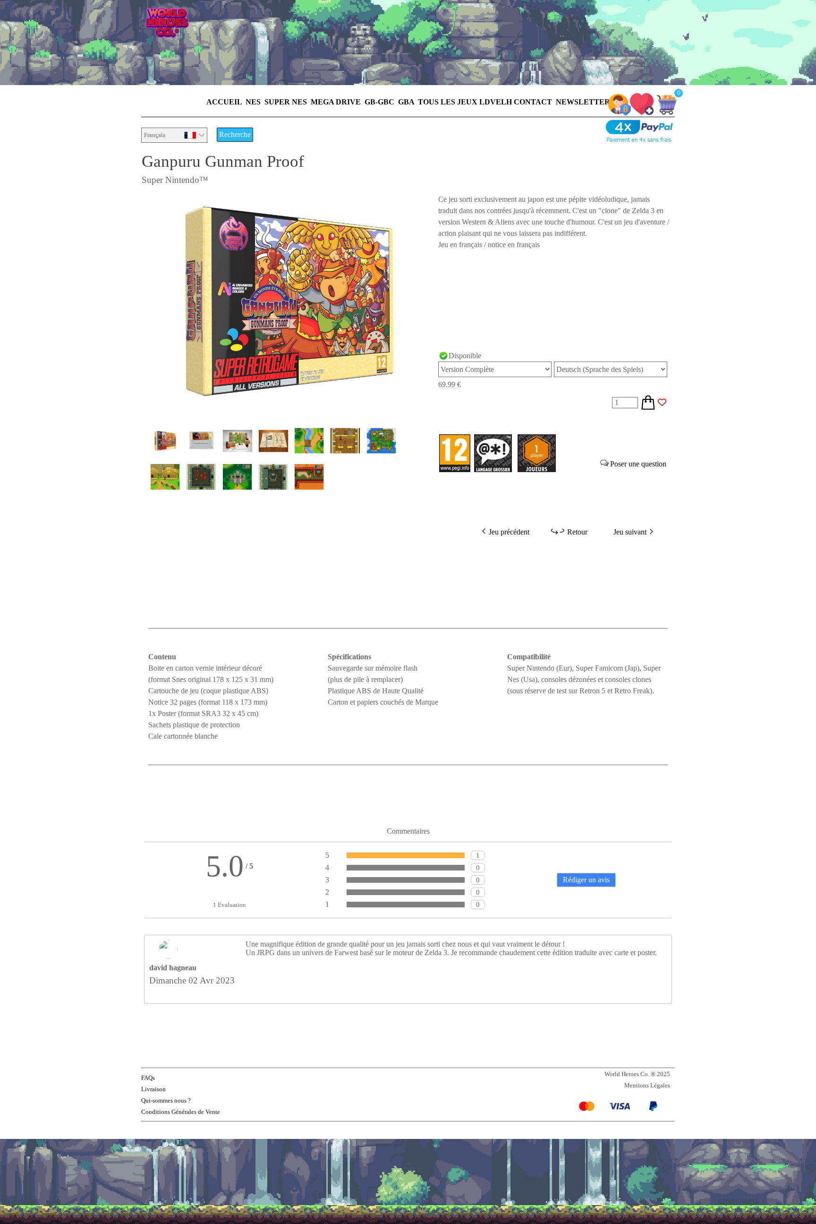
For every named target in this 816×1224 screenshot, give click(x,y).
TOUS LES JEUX (447, 102)
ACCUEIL (224, 102)
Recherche (235, 134)
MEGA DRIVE (336, 102)
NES (253, 102)
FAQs (148, 1077)
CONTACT (533, 102)
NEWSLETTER (583, 102)
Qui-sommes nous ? (166, 1100)
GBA (406, 102)
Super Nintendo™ (175, 180)
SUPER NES (285, 102)
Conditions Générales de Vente (180, 1111)
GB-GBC (379, 102)
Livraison (153, 1089)
